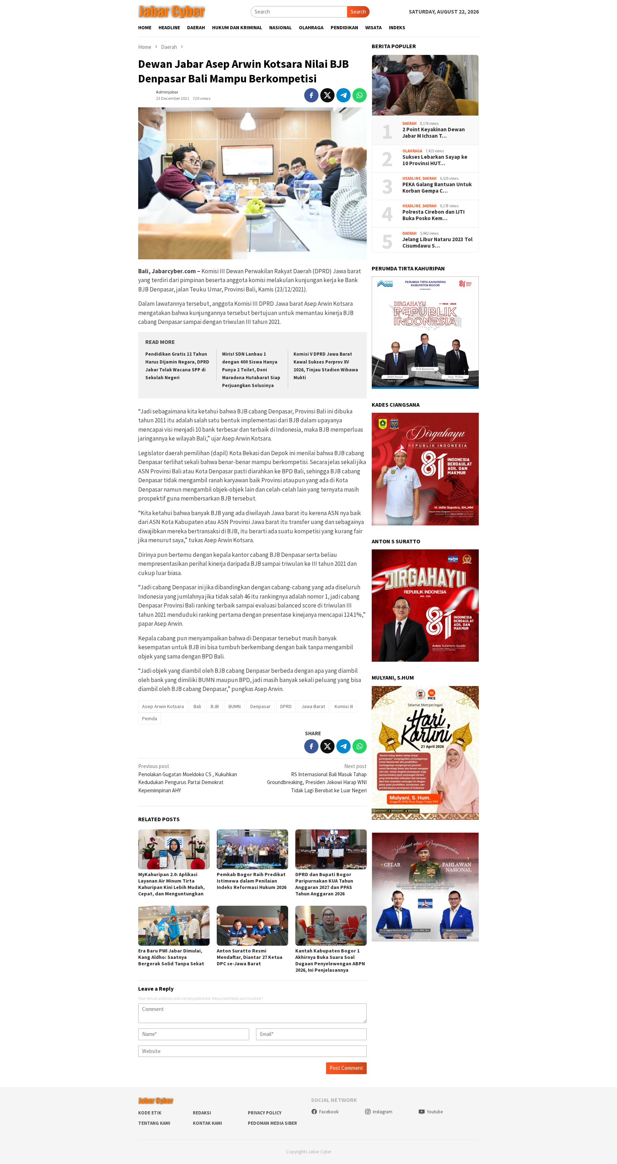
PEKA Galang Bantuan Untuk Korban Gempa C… (437, 187)
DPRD (286, 706)
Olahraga (412, 150)
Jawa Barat (313, 706)
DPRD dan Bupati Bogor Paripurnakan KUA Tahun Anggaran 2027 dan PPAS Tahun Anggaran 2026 (324, 884)
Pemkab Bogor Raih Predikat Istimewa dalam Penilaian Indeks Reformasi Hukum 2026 (251, 880)
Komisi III (344, 706)
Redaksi (202, 1113)
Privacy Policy (264, 1113)
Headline (411, 178)
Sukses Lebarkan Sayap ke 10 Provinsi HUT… (434, 160)
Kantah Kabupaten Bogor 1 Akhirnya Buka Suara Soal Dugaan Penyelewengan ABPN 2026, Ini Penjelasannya (330, 960)
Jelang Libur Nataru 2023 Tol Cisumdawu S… (437, 242)
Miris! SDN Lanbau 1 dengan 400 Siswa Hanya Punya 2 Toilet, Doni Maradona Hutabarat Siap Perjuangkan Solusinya (251, 369)
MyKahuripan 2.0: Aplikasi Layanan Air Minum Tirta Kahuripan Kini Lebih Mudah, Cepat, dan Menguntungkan (171, 884)
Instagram (382, 1112)
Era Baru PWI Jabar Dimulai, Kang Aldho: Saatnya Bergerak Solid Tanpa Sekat (171, 957)
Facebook (328, 1112)
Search (358, 11)
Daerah (409, 123)
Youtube (435, 1112)
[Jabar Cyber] (171, 11)
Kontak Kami (207, 1123)
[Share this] (311, 95)
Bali (197, 706)
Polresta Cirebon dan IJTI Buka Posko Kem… (433, 215)
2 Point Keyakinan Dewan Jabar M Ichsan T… (433, 132)
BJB (215, 706)
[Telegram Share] (343, 95)
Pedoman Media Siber (272, 1123)
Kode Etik (149, 1113)
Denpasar (260, 706)
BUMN (235, 706)
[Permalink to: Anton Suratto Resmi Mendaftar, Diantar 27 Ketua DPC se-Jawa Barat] (252, 926)
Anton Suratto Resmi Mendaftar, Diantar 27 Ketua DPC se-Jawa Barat (249, 957)
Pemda (149, 718)
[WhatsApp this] (359, 95)
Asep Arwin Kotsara (163, 706)
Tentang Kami (154, 1123)
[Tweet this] (327, 95)
